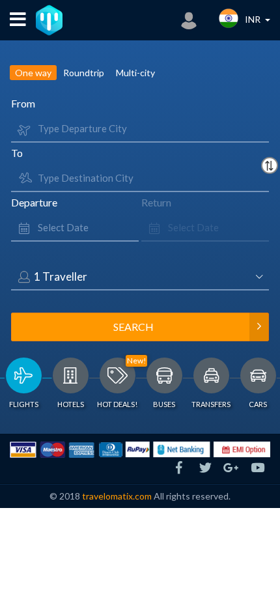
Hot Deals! (117, 404)
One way (33, 72)
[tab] (23, 386)
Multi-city (135, 72)
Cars (258, 404)
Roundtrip (83, 72)
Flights (23, 404)
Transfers (211, 404)
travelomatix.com (117, 495)
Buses (164, 404)
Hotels (70, 404)
